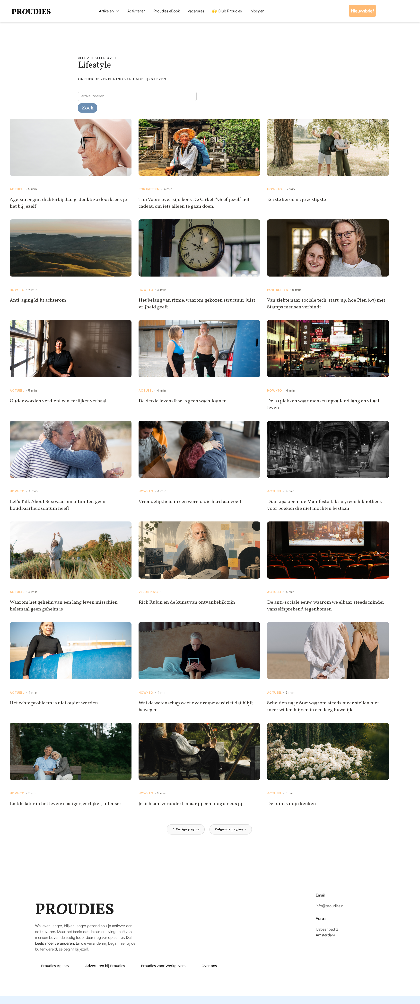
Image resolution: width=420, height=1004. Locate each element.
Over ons (209, 965)
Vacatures (196, 11)
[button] (109, 11)
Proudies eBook (166, 11)
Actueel (17, 189)
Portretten (149, 189)
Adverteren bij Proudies (105, 965)
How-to (274, 189)
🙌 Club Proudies (227, 11)
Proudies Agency (55, 965)
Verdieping (148, 592)
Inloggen (257, 11)
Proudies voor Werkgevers (163, 965)
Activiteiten (136, 11)
